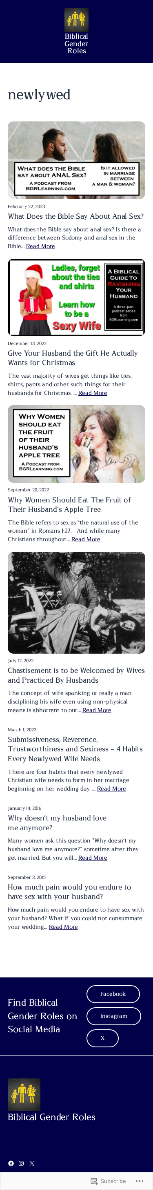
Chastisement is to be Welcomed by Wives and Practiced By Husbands (76, 675)
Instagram (113, 1016)
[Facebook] (11, 1163)
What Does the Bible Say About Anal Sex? (76, 216)
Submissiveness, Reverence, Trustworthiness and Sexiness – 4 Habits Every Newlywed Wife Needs (75, 749)
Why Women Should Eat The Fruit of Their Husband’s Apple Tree (69, 505)
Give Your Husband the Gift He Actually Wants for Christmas (73, 358)
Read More (40, 246)
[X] (32, 1163)
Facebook (113, 994)
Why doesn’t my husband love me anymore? (57, 823)
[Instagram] (21, 1163)
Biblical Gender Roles (76, 44)
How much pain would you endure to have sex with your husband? (69, 892)
